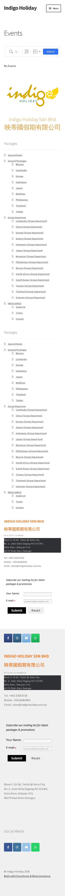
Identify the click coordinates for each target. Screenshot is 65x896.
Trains (19, 312)
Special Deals (15, 155)
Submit (16, 610)
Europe (19, 176)
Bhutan (20, 164)
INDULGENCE (14, 303)
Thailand (21, 205)
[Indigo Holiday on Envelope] (26, 638)
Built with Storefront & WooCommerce (27, 876)
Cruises (20, 318)
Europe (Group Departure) (30, 232)
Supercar (20, 306)
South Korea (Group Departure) (32, 279)
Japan (19, 188)
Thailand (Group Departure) (31, 291)
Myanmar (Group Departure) (31, 256)
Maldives (20, 193)
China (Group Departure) (29, 226)
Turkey (19, 211)
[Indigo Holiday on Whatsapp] (35, 638)
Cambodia (21, 170)
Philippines (22, 199)
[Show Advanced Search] (26, 51)
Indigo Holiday (20, 7)
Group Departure (17, 217)
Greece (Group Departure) (29, 238)
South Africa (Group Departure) (33, 274)
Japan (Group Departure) (29, 250)
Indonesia (21, 182)
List (35, 51)
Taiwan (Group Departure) (30, 285)
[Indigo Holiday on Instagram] (17, 638)
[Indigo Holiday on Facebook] (8, 638)
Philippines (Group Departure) (32, 262)
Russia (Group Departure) (29, 268)
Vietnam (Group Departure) (30, 297)
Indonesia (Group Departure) (31, 244)
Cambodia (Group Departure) (31, 221)
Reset (35, 610)
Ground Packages (17, 160)
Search (51, 52)
